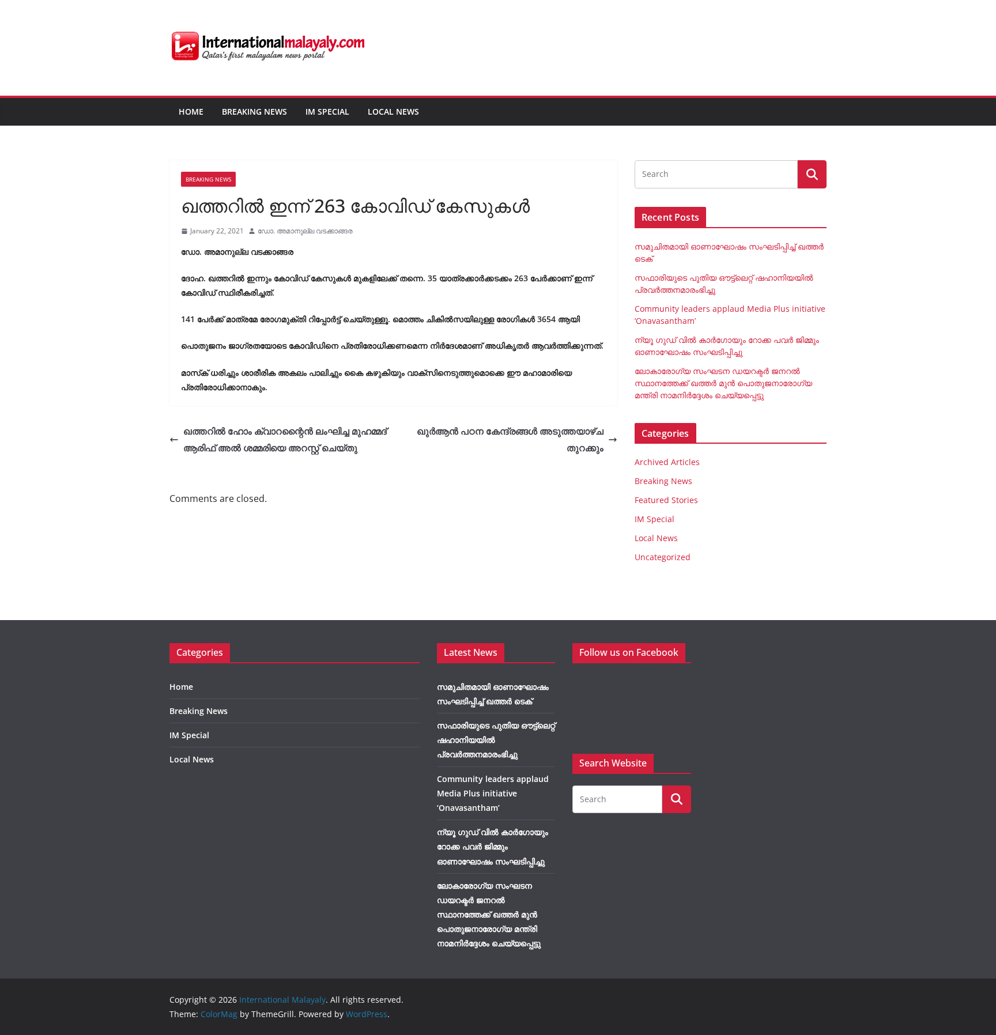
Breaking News (254, 111)
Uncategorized (663, 557)
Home (191, 111)
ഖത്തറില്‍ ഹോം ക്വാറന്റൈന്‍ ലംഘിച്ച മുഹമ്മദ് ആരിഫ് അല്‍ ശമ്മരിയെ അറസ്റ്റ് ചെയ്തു (285, 439)
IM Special (327, 111)
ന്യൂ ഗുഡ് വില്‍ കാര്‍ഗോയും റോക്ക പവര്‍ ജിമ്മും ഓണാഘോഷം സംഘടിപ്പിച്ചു (492, 846)
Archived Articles (667, 461)
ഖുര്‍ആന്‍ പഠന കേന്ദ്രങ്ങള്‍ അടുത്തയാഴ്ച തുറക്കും (510, 439)
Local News (393, 111)
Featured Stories (666, 499)
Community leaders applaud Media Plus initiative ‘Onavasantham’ (493, 793)
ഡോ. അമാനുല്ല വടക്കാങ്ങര (305, 231)
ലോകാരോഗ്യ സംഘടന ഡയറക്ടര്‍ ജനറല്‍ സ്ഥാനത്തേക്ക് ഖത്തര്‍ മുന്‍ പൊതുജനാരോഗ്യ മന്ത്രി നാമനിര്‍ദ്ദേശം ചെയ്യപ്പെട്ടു (723, 383)
